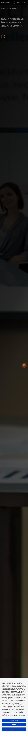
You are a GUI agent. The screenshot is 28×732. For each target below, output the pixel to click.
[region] (14, 705)
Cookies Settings (14, 720)
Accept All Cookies (14, 729)
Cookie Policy (12, 711)
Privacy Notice (22, 711)
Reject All (14, 724)
